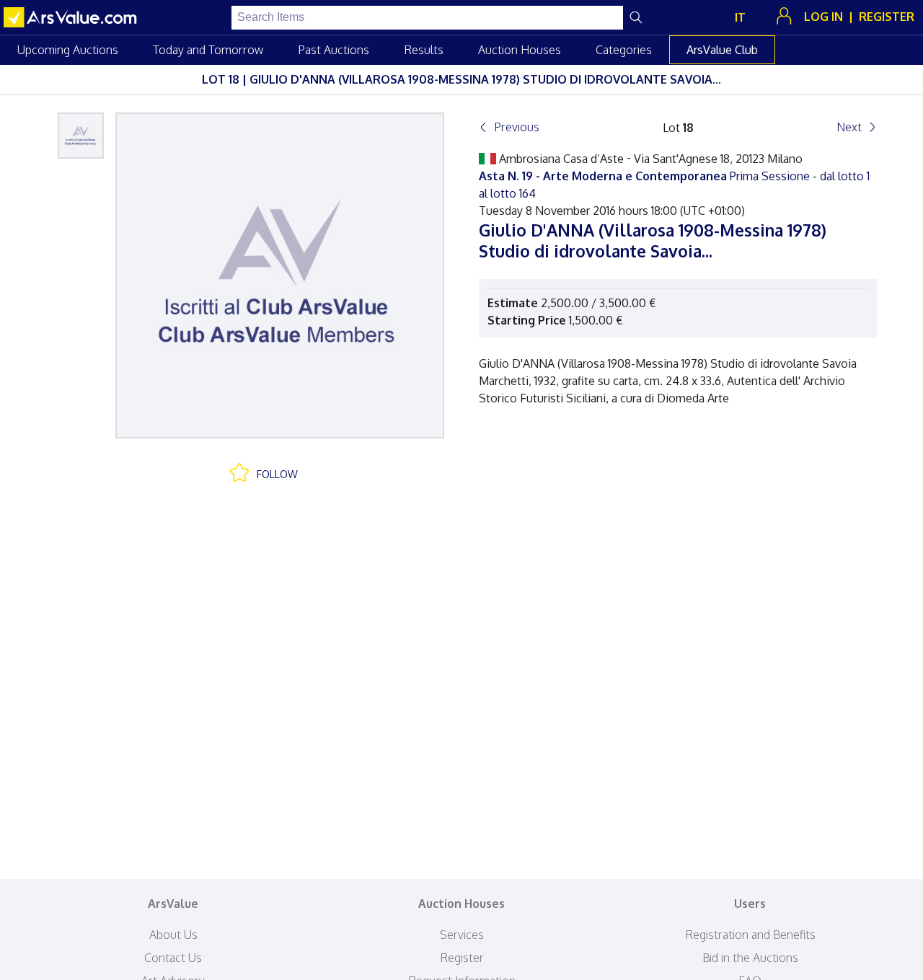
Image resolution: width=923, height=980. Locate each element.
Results (423, 50)
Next (849, 127)
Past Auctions (333, 50)
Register (462, 957)
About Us (173, 934)
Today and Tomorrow (208, 50)
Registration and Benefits (750, 934)
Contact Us (173, 957)
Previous (516, 127)
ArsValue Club (722, 50)
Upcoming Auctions (67, 50)
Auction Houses (519, 50)
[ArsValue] (72, 17)
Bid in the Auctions (750, 957)
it (740, 17)
